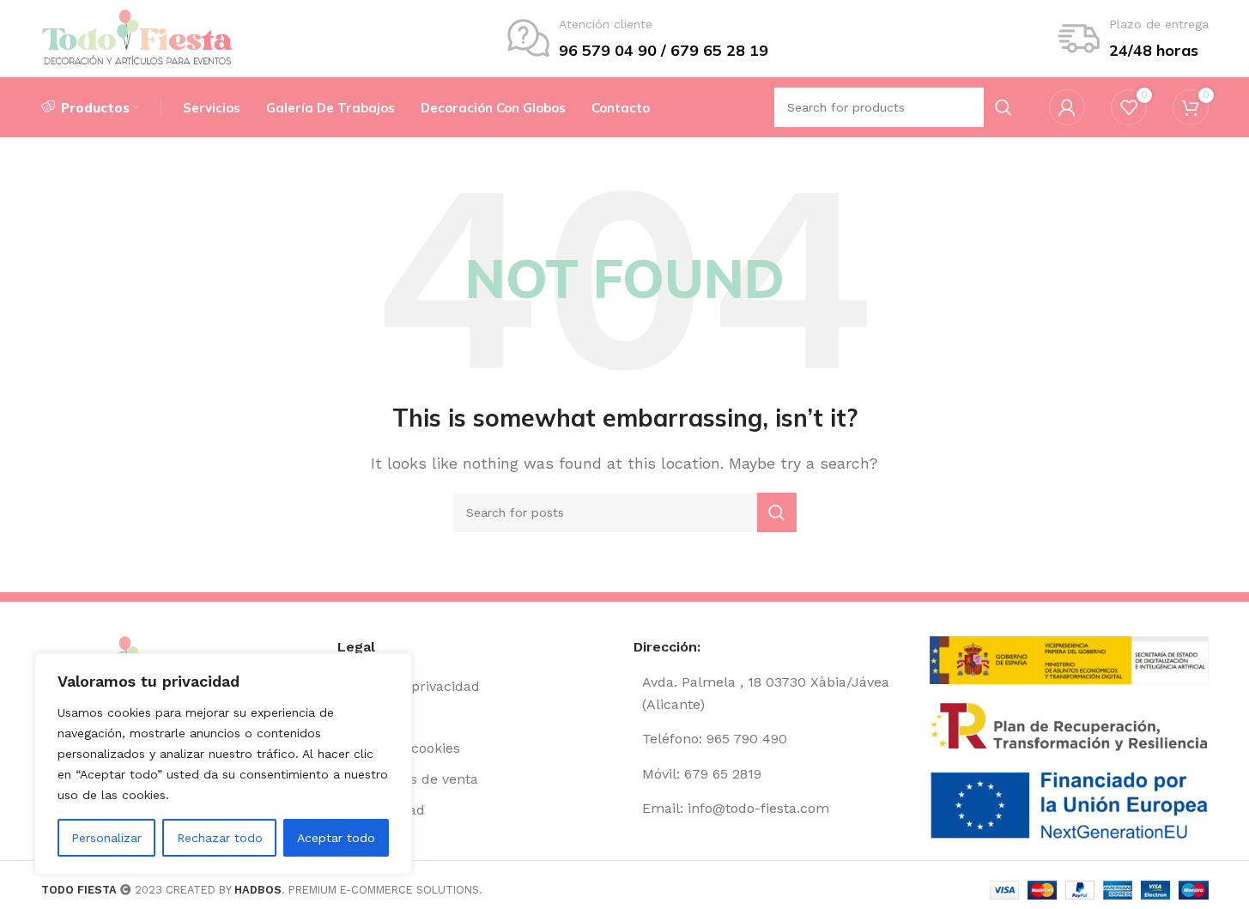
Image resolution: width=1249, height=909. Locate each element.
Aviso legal (372, 717)
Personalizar (106, 838)
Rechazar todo (220, 838)
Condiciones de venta (407, 779)
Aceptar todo (336, 838)
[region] (223, 764)
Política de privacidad (408, 686)
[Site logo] (137, 37)
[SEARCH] (777, 512)
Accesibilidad (381, 810)
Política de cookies (398, 748)
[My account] (1067, 107)
